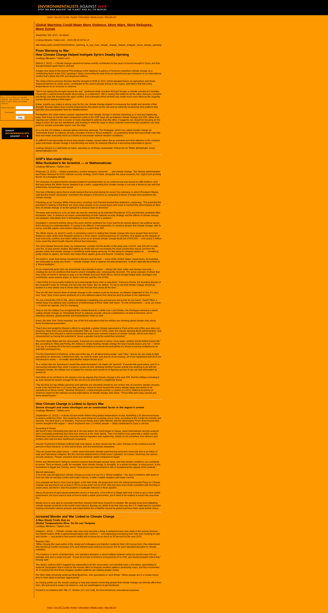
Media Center (97, 17)
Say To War (61, 17)
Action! (74, 17)
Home (50, 17)
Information (84, 17)
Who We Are (110, 17)
